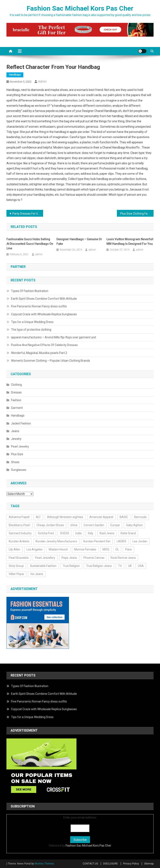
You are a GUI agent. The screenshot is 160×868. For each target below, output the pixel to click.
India (78, 533)
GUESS (64, 533)
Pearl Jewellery (45, 557)
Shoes (15, 462)
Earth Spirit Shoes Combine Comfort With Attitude (44, 298)
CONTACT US (90, 863)
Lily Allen (14, 549)
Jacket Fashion (21, 423)
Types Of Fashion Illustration (29, 291)
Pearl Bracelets (19, 557)
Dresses (16, 392)
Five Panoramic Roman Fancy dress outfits (39, 306)
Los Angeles (34, 549)
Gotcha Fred (46, 533)
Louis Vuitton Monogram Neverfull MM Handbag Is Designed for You (129, 241)
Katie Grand (128, 533)
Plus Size (17, 454)
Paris (128, 549)
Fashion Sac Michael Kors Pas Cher (80, 8)
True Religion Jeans (99, 566)
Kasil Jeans (107, 533)
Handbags (15, 74)
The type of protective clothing (31, 329)
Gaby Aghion (134, 525)
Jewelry (16, 438)
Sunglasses (18, 469)
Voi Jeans (36, 574)
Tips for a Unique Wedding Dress (32, 322)
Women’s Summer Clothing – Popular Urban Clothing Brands (50, 360)
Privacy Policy (131, 863)
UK (130, 566)
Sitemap (149, 863)
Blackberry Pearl (19, 525)
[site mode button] (142, 51)
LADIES (121, 541)
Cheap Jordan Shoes (50, 525)
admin (42, 81)
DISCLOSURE (110, 863)
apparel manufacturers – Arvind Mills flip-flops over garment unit (53, 337)
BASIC (124, 517)
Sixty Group (16, 566)
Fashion (16, 400)
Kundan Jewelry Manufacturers (56, 541)
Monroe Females (85, 549)
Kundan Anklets (19, 541)
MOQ (105, 549)
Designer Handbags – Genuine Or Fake (79, 241)
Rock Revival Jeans (123, 557)
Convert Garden (94, 525)
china (73, 525)
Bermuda (140, 517)
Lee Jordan (139, 541)
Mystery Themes (44, 863)
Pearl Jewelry (20, 446)
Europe (115, 525)
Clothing (16, 384)
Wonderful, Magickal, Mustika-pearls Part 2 (39, 353)
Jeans (15, 431)
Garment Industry (20, 533)
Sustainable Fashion (43, 566)
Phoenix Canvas (93, 557)
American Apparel (101, 517)
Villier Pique (16, 574)
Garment (17, 407)
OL (117, 549)
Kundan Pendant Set (96, 541)
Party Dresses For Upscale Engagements (27, 213)
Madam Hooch (58, 549)
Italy (90, 533)
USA (141, 566)
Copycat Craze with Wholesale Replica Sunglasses (44, 314)
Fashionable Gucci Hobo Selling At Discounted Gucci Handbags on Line (29, 243)
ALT (38, 517)
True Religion (71, 566)
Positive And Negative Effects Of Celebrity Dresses (44, 345)
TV (120, 566)
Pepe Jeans (69, 557)
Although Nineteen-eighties (65, 517)
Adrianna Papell (19, 517)
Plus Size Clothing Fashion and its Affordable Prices (137, 213)
